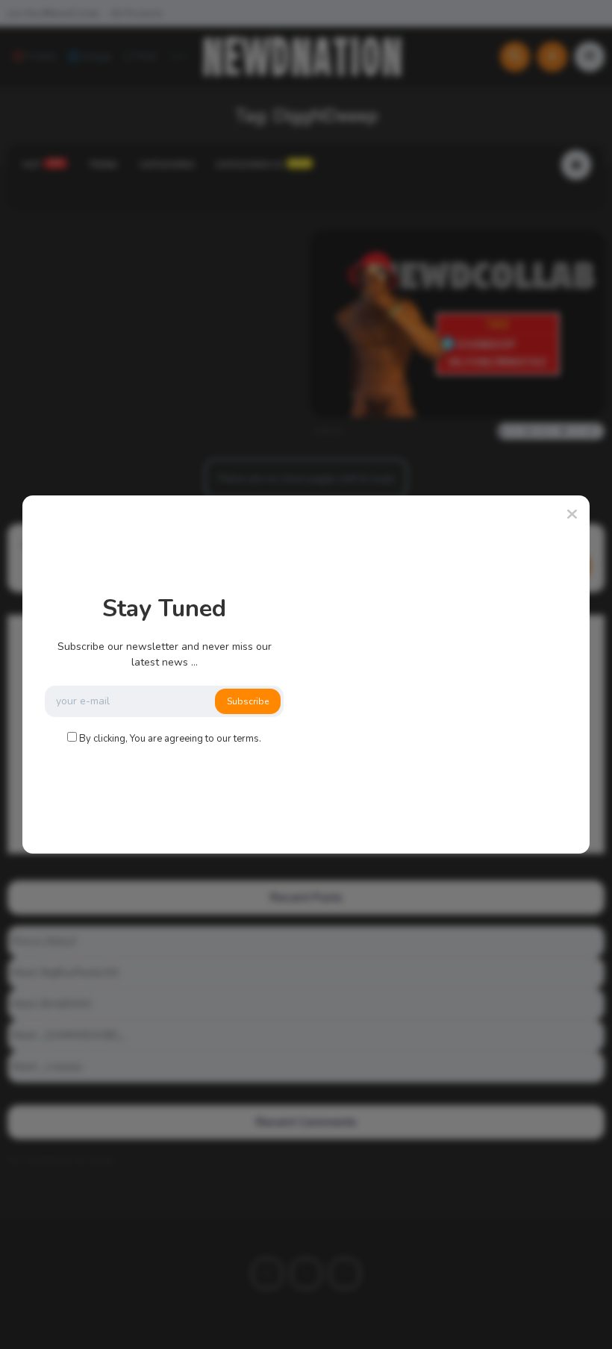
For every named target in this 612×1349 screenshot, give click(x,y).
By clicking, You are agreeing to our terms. (170, 738)
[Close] (572, 515)
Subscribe (248, 701)
